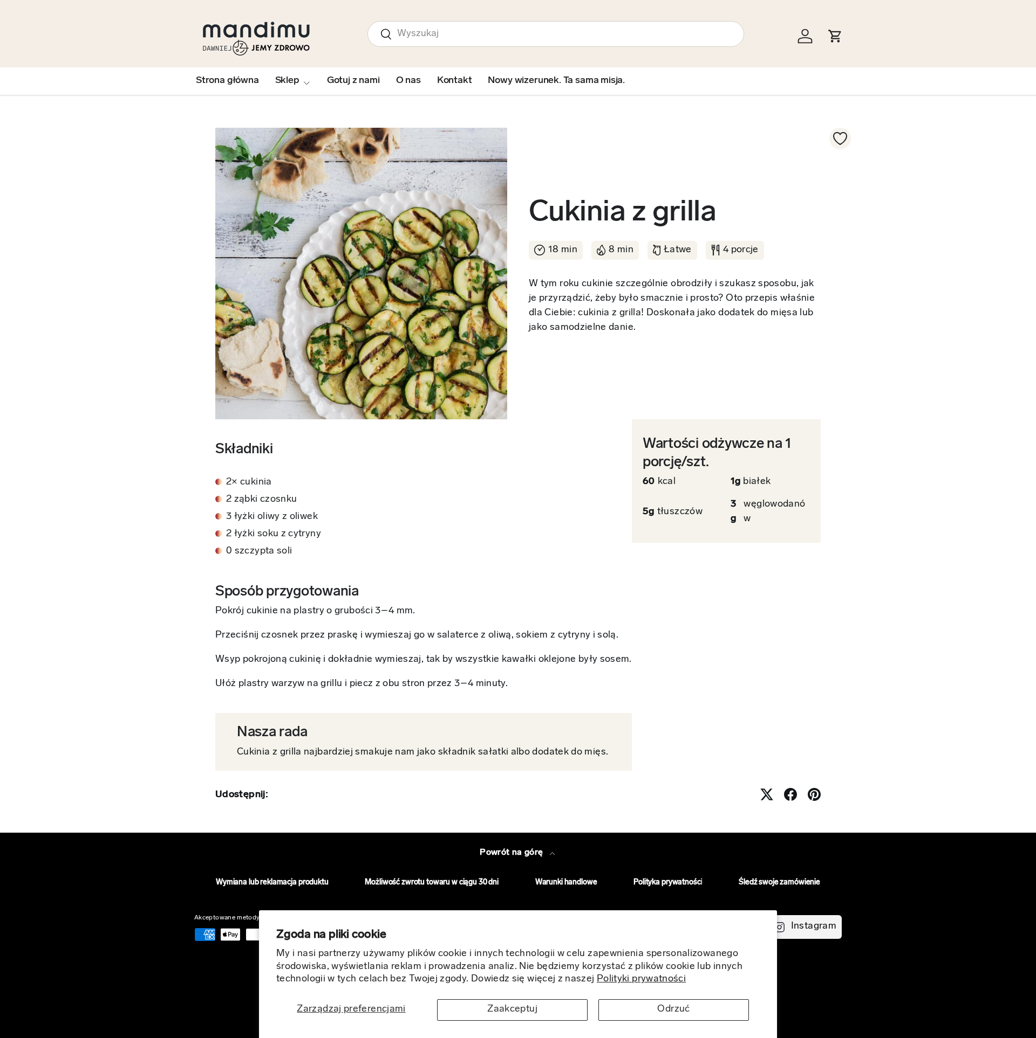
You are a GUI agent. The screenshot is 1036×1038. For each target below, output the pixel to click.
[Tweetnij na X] (767, 794)
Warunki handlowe (566, 882)
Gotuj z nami (353, 81)
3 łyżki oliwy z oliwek (272, 517)
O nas (408, 81)
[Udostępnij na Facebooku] (790, 794)
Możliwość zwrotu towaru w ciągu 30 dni (432, 882)
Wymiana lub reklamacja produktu (272, 882)
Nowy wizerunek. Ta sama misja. (556, 81)
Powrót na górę (512, 852)
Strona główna (227, 81)
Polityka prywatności (667, 882)
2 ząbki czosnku (261, 499)
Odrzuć (673, 1009)
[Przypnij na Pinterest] (814, 794)
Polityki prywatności (641, 979)
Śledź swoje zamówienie (779, 882)
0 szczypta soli (259, 551)
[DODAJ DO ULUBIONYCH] (840, 138)
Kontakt (454, 81)
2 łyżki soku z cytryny (273, 534)
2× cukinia (249, 482)
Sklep (287, 81)
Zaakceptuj (512, 1009)
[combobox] (556, 34)
